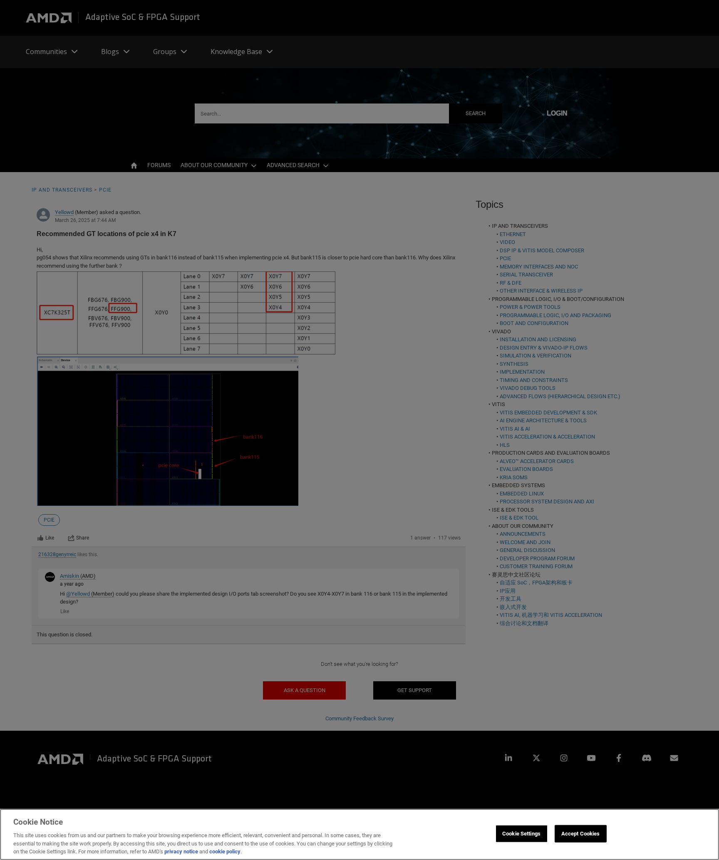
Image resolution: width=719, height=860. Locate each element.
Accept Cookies (580, 833)
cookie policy (224, 851)
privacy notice (181, 851)
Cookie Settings (521, 833)
